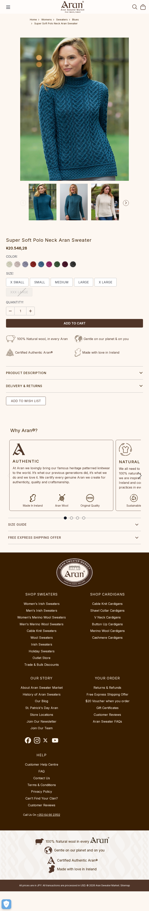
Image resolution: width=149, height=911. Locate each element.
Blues (75, 19)
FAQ (41, 771)
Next (126, 203)
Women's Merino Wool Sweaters (41, 617)
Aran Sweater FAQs (107, 721)
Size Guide (17, 524)
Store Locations (41, 715)
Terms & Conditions (41, 785)
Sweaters (62, 19)
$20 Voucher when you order (107, 701)
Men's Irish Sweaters (41, 610)
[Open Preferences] (6, 904)
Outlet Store (41, 658)
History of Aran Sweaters (42, 694)
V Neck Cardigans (107, 617)
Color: (11, 256)
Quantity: (15, 302)
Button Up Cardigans (107, 624)
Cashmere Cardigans (107, 638)
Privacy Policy (41, 791)
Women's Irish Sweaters (42, 604)
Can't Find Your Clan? (41, 798)
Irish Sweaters (41, 644)
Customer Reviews (107, 715)
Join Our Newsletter (41, 721)
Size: (10, 273)
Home (33, 19)
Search (135, 7)
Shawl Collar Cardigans (107, 610)
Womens (46, 19)
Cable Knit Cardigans (107, 604)
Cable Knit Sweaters (41, 631)
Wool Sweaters (41, 638)
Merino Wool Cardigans (107, 631)
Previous (23, 203)
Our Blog (41, 701)
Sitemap (125, 885)
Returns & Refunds (107, 688)
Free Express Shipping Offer (34, 537)
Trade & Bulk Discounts (41, 665)
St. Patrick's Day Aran (41, 708)
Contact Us (41, 778)
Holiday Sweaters (42, 651)
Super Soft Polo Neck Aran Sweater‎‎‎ (56, 23)
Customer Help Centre (41, 764)
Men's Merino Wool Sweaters (41, 624)
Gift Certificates (107, 708)
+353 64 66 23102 (48, 814)
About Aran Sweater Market (42, 688)
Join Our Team (41, 728)
